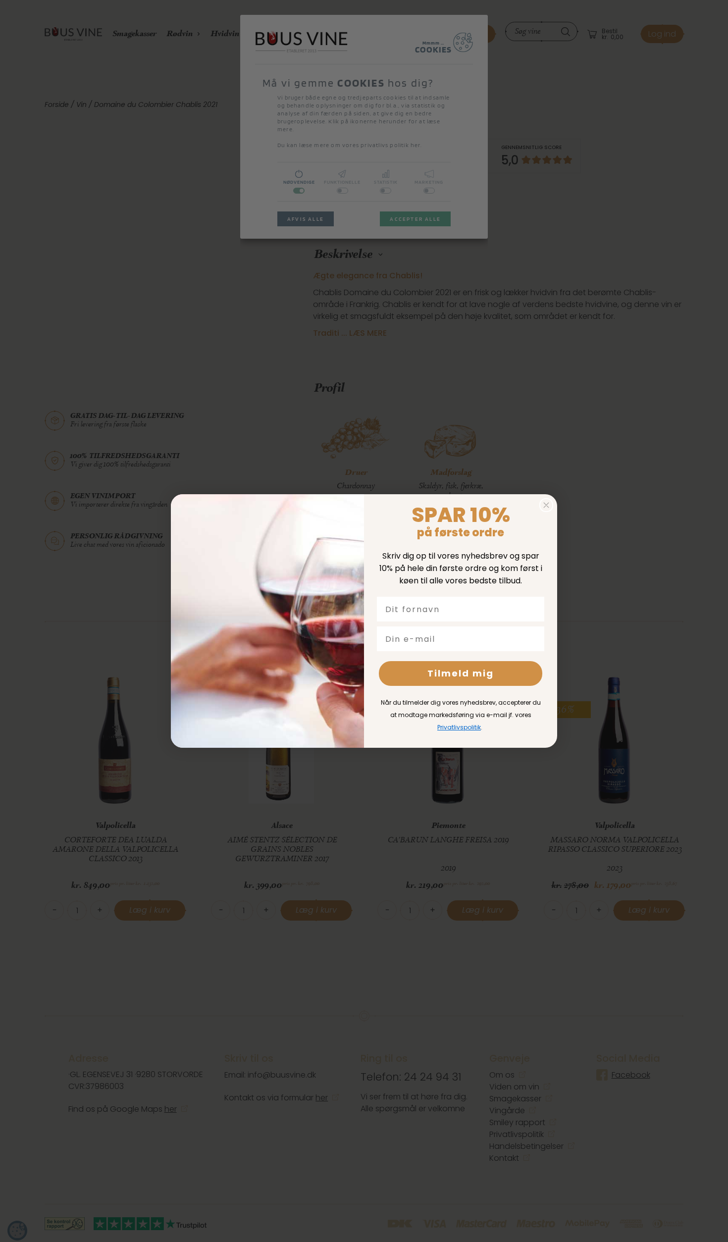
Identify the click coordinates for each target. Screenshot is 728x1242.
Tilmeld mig (460, 673)
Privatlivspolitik (459, 727)
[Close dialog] (546, 505)
